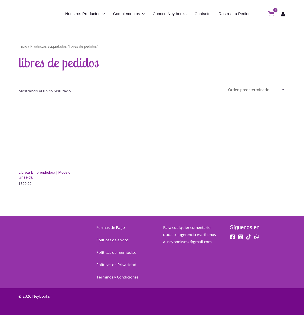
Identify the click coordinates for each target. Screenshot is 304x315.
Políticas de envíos (112, 239)
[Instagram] (240, 237)
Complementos (126, 14)
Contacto (203, 14)
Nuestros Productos (82, 14)
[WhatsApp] (256, 237)
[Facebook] (232, 237)
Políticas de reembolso (116, 252)
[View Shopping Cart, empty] (271, 14)
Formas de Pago (110, 227)
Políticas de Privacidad (116, 264)
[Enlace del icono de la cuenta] (283, 14)
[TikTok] (248, 237)
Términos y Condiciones (117, 277)
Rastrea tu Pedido (235, 14)
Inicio (22, 46)
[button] (102, 13)
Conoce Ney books (169, 14)
